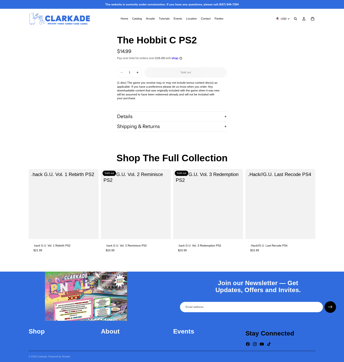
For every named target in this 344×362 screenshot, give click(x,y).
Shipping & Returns (138, 126)
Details (124, 116)
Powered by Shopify (59, 356)
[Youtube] (261, 344)
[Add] (92, 232)
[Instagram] (254, 344)
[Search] (295, 18)
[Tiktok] (269, 344)
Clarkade (42, 356)
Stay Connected (269, 333)
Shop (37, 331)
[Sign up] (330, 307)
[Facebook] (247, 344)
